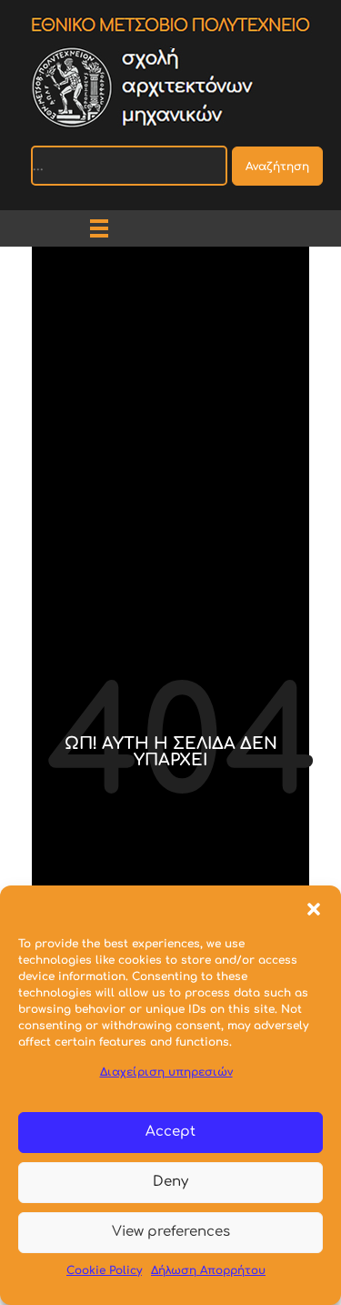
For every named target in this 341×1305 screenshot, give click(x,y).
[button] (314, 908)
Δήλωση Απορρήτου (208, 1270)
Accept (170, 1131)
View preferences (171, 1231)
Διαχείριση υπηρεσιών (166, 1072)
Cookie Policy (104, 1270)
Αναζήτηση (277, 166)
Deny (170, 1181)
